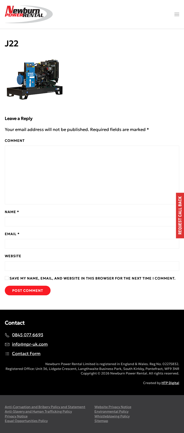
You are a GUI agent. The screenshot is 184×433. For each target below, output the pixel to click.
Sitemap (101, 421)
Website (13, 256)
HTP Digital (170, 383)
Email (12, 234)
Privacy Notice (16, 416)
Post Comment (27, 290)
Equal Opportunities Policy (26, 421)
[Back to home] (29, 14)
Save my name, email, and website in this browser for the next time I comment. (92, 278)
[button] (176, 14)
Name (12, 212)
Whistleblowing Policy (112, 416)
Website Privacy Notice (112, 407)
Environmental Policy (111, 411)
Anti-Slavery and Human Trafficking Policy (38, 411)
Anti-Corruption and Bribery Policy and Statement (45, 407)
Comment (15, 140)
